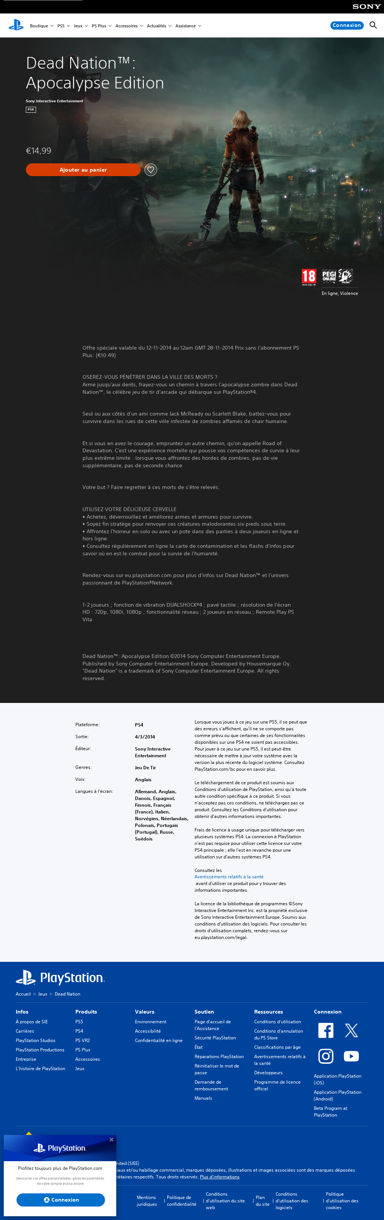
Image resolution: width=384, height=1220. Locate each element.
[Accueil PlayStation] (16, 25)
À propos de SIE (32, 1021)
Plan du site (263, 1200)
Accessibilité (148, 1031)
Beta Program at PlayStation (330, 1111)
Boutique (39, 25)
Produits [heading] (86, 1011)
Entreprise (26, 1059)
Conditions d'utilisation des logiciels (292, 1201)
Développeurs (268, 1072)
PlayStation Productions (40, 1050)
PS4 (79, 1031)
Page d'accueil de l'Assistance (213, 1025)
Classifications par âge (277, 1047)
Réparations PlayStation (219, 1056)
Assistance (186, 25)
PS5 (60, 25)
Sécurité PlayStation (215, 1038)
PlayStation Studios (36, 1040)
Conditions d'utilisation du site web (225, 1201)
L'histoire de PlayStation (40, 1068)
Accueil (23, 994)
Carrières (25, 1031)
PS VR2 (82, 1040)
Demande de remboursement (211, 1085)
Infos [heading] (22, 1011)
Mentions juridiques (147, 1200)
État (198, 1047)
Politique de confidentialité (181, 1200)
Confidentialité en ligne (159, 1040)
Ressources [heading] (268, 1011)
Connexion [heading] (328, 1011)
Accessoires (127, 25)
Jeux (78, 25)
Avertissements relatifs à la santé (229, 877)
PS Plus (99, 25)
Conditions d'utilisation (277, 1021)
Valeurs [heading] (144, 1011)
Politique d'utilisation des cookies (342, 1201)
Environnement (150, 1021)
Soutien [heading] (204, 1011)
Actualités (156, 25)
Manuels (203, 1098)
